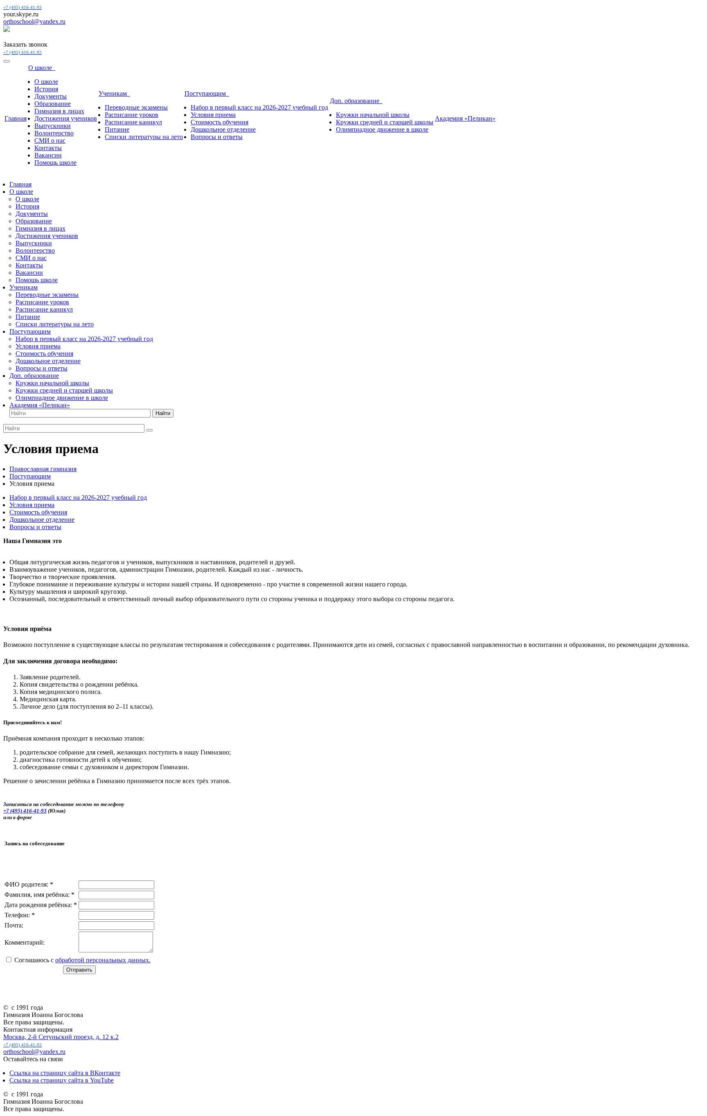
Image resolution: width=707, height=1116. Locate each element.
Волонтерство (54, 133)
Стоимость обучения (219, 122)
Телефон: (20, 915)
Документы (50, 96)
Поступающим (207, 93)
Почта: (14, 925)
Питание (117, 129)
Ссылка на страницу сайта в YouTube (61, 1080)
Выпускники (52, 125)
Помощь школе (55, 162)
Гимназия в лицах (59, 111)
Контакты (48, 147)
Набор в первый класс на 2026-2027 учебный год (259, 107)
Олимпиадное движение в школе (382, 129)
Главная (16, 118)
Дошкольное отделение (223, 129)
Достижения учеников (65, 118)
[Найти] (149, 430)
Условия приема (213, 114)
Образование (52, 103)
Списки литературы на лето (144, 136)
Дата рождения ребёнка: (41, 904)
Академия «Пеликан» (465, 118)
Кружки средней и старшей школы (384, 122)
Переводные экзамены (136, 107)
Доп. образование (356, 100)
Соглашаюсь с (82, 960)
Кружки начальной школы (373, 114)
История (46, 88)
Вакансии (48, 155)
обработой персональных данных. (103, 960)
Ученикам (114, 93)
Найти (162, 413)
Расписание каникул (133, 122)
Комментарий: (25, 942)
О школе (41, 67)
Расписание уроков (131, 114)
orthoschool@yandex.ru (34, 21)
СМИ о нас (49, 140)
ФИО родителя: (29, 884)
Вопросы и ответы (217, 136)
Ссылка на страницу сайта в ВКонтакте (64, 1072)
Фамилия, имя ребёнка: (39, 894)
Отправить (79, 970)
